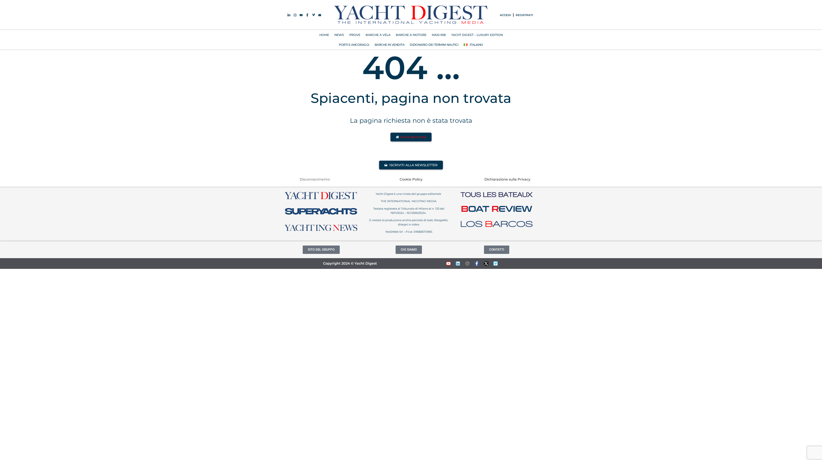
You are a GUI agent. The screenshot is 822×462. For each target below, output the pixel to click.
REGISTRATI (524, 15)
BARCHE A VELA (378, 35)
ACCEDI (505, 15)
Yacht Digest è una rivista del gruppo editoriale (409, 193)
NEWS (339, 35)
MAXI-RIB (439, 35)
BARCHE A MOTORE (411, 35)
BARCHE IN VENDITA (390, 45)
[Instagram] (467, 263)
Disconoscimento (315, 179)
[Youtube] (448, 263)
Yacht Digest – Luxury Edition (477, 35)
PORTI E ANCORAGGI (354, 45)
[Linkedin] (458, 263)
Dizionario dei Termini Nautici (434, 45)
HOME (324, 35)
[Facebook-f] (477, 263)
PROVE (354, 35)
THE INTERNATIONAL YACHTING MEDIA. (409, 201)
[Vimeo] (495, 263)
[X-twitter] (486, 263)
